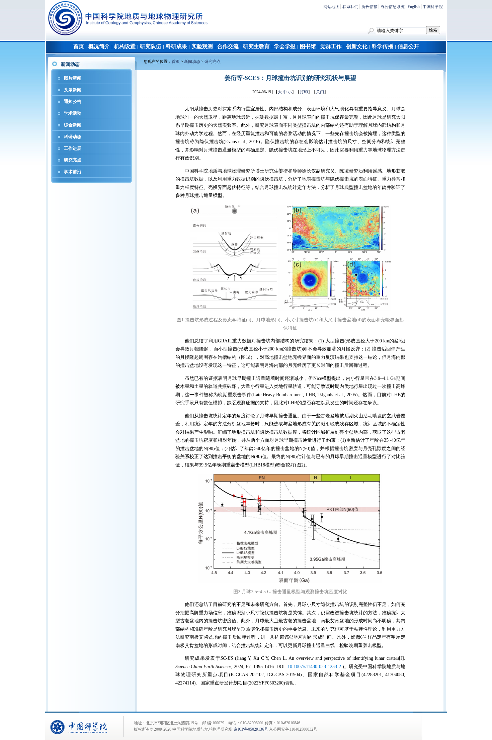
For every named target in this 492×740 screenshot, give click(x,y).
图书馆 (308, 46)
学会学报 (285, 46)
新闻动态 (192, 61)
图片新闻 (72, 78)
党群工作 (331, 46)
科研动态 (72, 136)
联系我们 (350, 6)
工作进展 (72, 148)
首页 (78, 46)
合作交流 (228, 46)
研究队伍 (150, 46)
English (414, 6)
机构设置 (125, 46)
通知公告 (72, 101)
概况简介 (99, 46)
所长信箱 (369, 6)
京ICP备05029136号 (251, 729)
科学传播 (382, 46)
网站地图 (331, 6)
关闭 (320, 92)
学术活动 (72, 113)
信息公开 (408, 46)
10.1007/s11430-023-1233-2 (314, 666)
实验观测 (202, 46)
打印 (304, 92)
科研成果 (176, 46)
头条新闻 (72, 89)
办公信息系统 (393, 6)
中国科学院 (433, 6)
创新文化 (356, 46)
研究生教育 (256, 46)
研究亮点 (72, 160)
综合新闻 (72, 124)
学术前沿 (72, 171)
